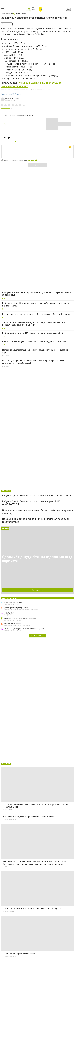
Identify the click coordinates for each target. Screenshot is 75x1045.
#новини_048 (10, 94)
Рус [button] (68, 9)
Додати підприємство (37, 635)
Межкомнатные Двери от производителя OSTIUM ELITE (28, 816)
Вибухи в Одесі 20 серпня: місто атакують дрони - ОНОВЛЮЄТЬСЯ (37, 495)
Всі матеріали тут (37, 590)
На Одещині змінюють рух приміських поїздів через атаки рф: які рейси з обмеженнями (36, 293)
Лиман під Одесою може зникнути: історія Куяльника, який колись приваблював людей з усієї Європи (33, 323)
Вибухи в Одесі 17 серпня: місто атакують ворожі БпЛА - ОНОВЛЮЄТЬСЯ (31, 503)
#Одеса (3, 94)
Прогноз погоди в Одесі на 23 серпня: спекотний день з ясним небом (34, 341)
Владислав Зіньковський (12, 98)
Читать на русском (6, 24)
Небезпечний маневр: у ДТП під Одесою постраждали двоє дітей (32, 333)
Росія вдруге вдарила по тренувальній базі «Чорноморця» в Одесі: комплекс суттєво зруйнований (33, 362)
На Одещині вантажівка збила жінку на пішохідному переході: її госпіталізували (35, 520)
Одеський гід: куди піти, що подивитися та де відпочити (37, 559)
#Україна (17, 94)
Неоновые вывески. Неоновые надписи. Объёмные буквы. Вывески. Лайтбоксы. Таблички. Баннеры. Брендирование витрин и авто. (35, 862)
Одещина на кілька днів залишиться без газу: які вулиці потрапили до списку (37, 512)
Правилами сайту (32, 160)
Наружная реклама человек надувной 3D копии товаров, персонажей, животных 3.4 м (35, 805)
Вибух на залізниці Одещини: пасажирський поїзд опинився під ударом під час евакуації (35, 304)
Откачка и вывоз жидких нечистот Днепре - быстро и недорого (32, 908)
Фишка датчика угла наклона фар (19, 953)
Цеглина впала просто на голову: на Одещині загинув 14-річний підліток (36, 314)
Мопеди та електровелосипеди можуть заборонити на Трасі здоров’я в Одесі (35, 351)
